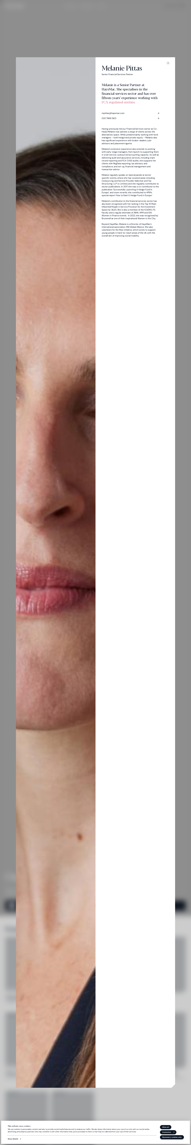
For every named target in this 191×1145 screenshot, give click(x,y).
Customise (166, 1132)
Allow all (165, 1127)
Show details (13, 1139)
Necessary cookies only (172, 1137)
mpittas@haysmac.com (113, 113)
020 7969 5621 (109, 118)
